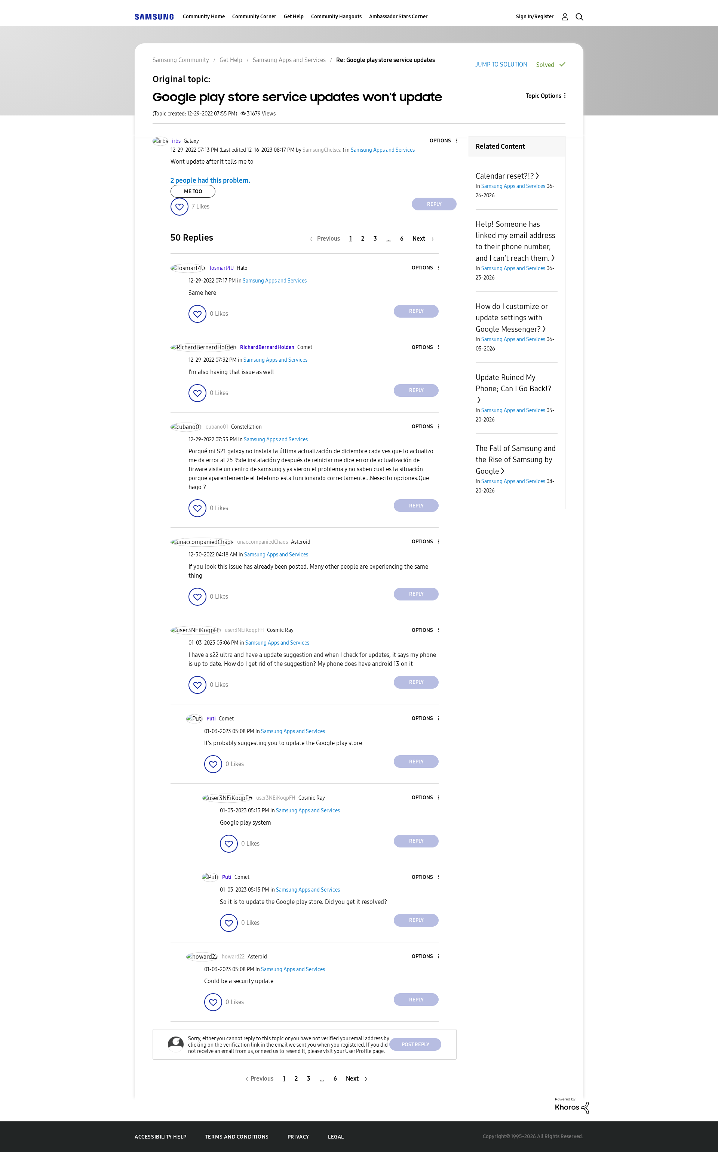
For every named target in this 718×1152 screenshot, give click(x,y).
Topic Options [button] (543, 95)
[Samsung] (154, 16)
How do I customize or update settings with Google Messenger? (512, 318)
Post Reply (415, 1044)
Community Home (204, 16)
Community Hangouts (336, 16)
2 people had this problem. (211, 180)
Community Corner (254, 16)
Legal (336, 1137)
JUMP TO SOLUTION (501, 64)
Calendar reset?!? (505, 176)
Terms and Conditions (237, 1137)
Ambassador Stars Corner (398, 16)
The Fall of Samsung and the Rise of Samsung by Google (516, 460)
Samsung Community (181, 60)
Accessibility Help (161, 1137)
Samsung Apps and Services (289, 60)
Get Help (294, 16)
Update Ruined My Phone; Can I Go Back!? (514, 383)
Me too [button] (193, 191)
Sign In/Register (535, 16)
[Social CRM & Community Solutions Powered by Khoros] (572, 1105)
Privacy (298, 1137)
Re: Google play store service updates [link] (385, 60)
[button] (444, 141)
